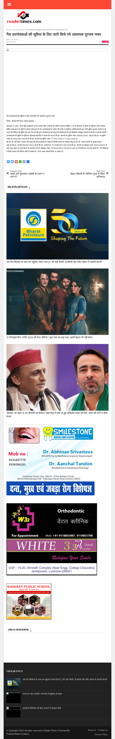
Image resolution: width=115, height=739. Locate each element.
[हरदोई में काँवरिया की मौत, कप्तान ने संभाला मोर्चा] (13, 712)
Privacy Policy (101, 734)
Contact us (103, 730)
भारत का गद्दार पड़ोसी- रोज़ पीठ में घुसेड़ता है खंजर (42, 694)
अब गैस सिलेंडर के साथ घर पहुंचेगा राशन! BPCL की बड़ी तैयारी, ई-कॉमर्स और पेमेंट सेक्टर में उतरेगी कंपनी (54, 261)
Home (8, 30)
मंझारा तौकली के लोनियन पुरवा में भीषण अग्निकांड (87, 174)
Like (106, 42)
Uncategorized (18, 30)
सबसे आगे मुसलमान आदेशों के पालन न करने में (27, 174)
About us (92, 730)
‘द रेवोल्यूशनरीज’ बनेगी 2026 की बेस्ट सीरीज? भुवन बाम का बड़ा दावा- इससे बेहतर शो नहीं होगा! (49, 337)
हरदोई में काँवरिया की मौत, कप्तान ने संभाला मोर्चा (42, 708)
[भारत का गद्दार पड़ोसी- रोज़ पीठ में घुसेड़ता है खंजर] (13, 697)
